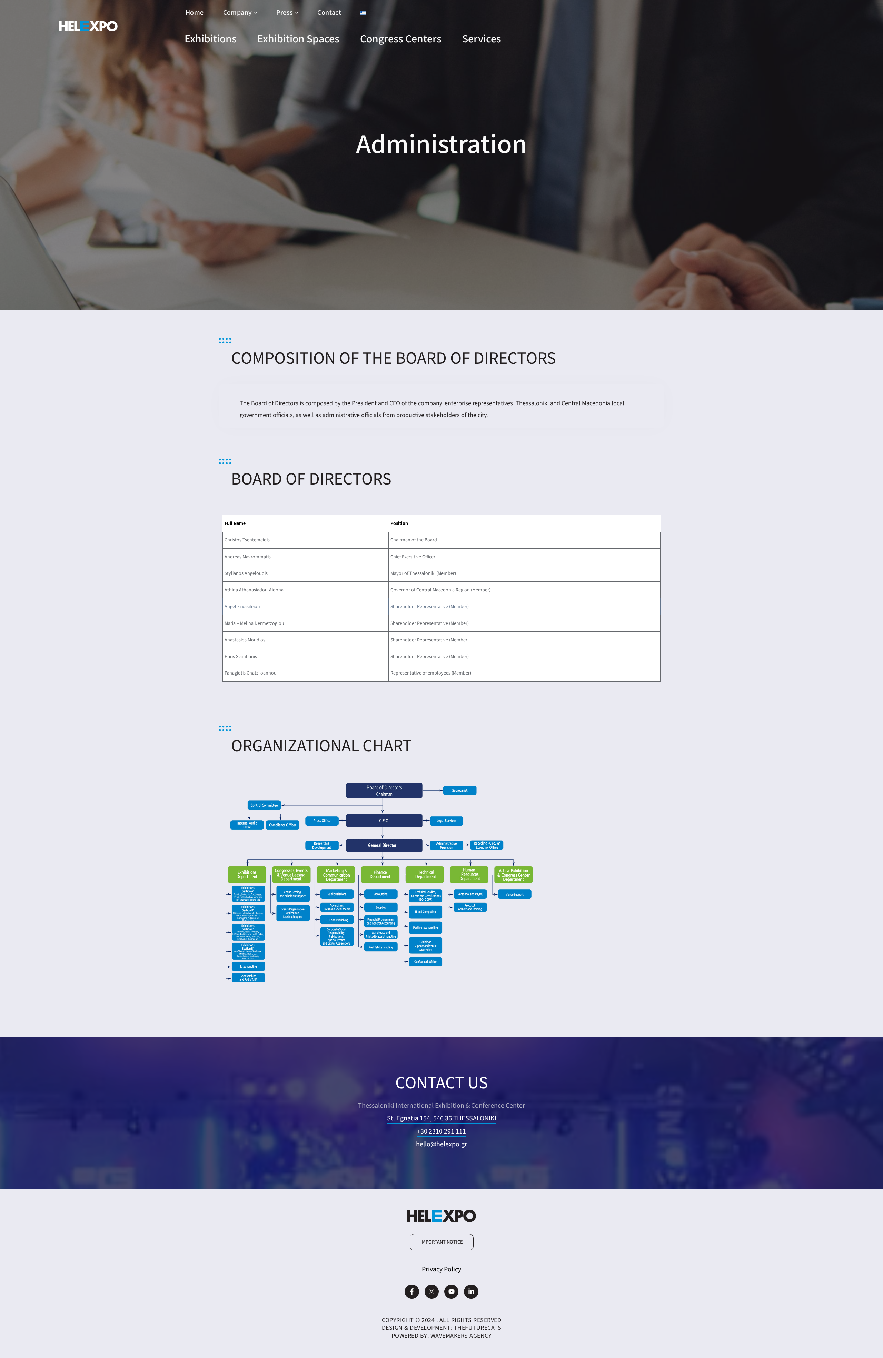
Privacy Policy (441, 1269)
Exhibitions (211, 39)
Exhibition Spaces (298, 39)
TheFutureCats (478, 1328)
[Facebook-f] (412, 1292)
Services (481, 39)
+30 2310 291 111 (441, 1131)
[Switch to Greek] (362, 13)
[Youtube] (451, 1292)
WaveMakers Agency (461, 1335)
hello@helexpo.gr (441, 1144)
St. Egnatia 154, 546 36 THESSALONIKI (441, 1118)
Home (195, 13)
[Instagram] (432, 1292)
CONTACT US (441, 1083)
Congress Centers (401, 39)
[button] (442, 1242)
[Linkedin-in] (471, 1292)
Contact (329, 13)
